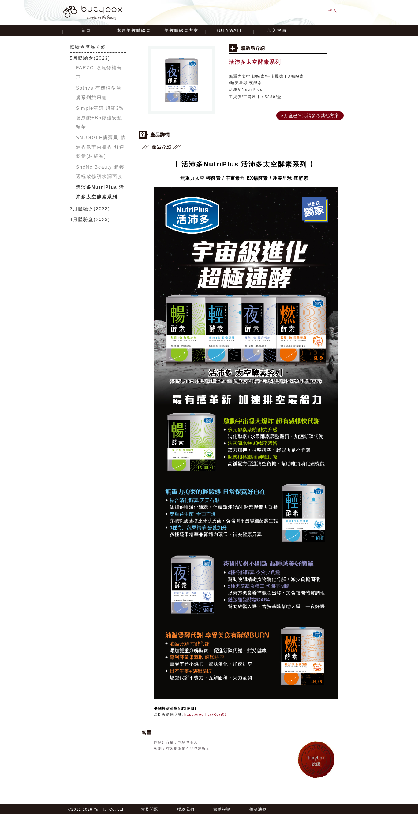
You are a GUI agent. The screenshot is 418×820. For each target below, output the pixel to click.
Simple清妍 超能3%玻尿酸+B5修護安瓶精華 (100, 117)
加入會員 (277, 30)
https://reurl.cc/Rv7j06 (205, 714)
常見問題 (149, 809)
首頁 (86, 30)
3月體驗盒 (82, 208)
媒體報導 (221, 809)
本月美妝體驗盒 (134, 30)
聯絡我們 (185, 809)
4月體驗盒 (82, 219)
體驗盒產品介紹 (88, 47)
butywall (229, 30)
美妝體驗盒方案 (181, 30)
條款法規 (258, 809)
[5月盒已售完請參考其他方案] (310, 111)
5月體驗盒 (82, 58)
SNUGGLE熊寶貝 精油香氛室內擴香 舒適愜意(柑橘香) (100, 147)
